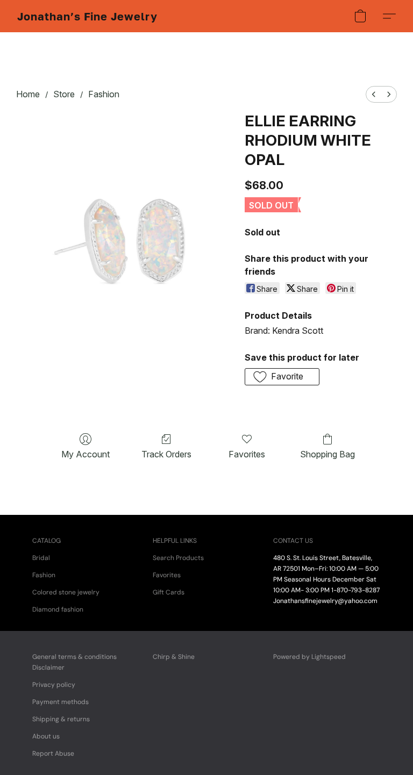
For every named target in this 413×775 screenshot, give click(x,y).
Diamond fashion (57, 609)
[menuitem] (373, 94)
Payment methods (60, 702)
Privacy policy (53, 684)
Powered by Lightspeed (309, 656)
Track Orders (166, 454)
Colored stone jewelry (65, 592)
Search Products (178, 558)
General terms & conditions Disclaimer (74, 662)
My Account (85, 454)
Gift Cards (168, 592)
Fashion (103, 94)
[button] (87, 16)
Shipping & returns (61, 719)
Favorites (247, 454)
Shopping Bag (327, 454)
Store (64, 94)
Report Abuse (53, 753)
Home (28, 94)
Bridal (41, 558)
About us (46, 736)
